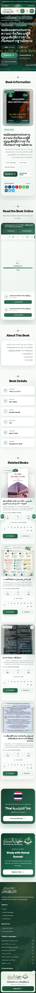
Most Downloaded (8, 915)
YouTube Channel (8, 931)
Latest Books (6, 918)
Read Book (8, 55)
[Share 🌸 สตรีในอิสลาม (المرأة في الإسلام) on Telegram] (31, 606)
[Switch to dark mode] (22, 11)
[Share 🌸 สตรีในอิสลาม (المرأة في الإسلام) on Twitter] (27, 606)
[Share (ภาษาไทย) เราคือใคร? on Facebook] (8, 681)
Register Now (17, 872)
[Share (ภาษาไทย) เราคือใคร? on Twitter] (27, 684)
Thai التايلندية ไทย (11, 18)
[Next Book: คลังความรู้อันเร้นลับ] (34, 516)
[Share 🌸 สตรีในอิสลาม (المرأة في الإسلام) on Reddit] (21, 603)
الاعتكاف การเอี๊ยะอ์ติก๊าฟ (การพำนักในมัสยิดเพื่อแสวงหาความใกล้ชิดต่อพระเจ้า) (18, 738)
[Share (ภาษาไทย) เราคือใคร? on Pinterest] (18, 681)
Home (2, 18)
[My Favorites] (18, 11)
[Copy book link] (6, 190)
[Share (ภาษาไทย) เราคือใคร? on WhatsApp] (24, 681)
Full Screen (11, 231)
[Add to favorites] (32, 470)
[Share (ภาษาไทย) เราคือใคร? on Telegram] (31, 684)
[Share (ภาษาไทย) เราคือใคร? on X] (11, 681)
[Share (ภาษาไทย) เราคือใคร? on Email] (27, 681)
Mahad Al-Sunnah (8, 928)
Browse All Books (16, 818)
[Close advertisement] (33, 972)
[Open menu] (32, 11)
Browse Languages (8, 912)
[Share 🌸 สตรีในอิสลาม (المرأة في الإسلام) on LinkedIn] (14, 603)
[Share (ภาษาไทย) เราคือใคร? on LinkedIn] (14, 681)
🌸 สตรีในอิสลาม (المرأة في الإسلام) (17, 579)
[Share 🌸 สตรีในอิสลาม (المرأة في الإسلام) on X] (11, 603)
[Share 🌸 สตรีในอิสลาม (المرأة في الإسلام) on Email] (27, 603)
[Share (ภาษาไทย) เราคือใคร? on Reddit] (21, 681)
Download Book (25, 55)
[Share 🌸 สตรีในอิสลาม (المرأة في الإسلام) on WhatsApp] (24, 603)
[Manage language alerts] (27, 11)
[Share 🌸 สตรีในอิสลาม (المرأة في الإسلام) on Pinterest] (18, 603)
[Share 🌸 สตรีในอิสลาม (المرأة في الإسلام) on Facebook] (8, 603)
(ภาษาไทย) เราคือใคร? (12, 658)
